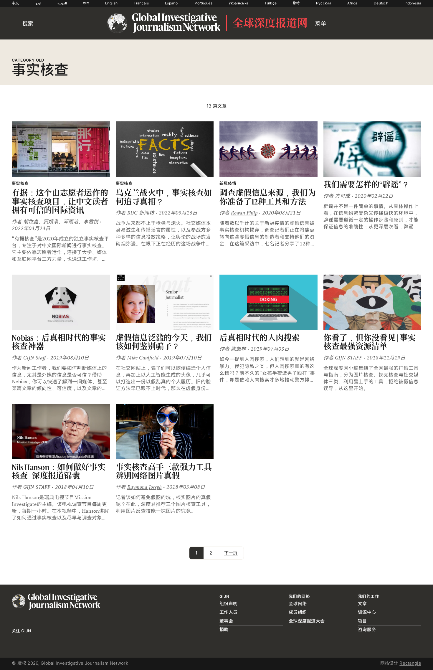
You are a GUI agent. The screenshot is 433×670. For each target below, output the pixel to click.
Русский (323, 3)
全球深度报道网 (270, 23)
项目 (362, 621)
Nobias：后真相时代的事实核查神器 (59, 342)
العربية (62, 3)
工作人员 (228, 612)
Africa (352, 3)
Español (172, 3)
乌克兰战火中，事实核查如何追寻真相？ (164, 197)
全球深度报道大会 (307, 621)
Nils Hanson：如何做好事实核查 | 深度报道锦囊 (58, 472)
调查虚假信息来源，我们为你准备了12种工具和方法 (267, 197)
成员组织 (298, 612)
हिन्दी (296, 3)
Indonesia (412, 3)
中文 (15, 3)
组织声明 (228, 603)
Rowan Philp (244, 213)
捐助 (224, 629)
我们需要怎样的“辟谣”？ (366, 184)
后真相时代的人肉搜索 (259, 337)
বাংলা (86, 3)
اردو (38, 3)
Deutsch (381, 3)
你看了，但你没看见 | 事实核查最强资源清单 (369, 342)
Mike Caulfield (142, 358)
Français (141, 3)
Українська (238, 3)
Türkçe (271, 3)
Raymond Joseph (144, 487)
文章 (362, 603)
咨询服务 (367, 629)
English (111, 3)
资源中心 (367, 612)
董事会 (226, 621)
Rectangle (410, 663)
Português (203, 3)
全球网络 (298, 603)
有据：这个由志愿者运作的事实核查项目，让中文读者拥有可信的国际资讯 (60, 201)
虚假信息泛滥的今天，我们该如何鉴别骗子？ (164, 342)
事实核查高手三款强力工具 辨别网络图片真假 (164, 472)
